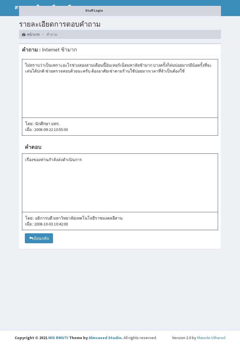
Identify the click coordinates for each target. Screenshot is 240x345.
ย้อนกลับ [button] (41, 238)
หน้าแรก (33, 34)
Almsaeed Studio (105, 337)
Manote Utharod (211, 337)
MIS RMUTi (58, 337)
